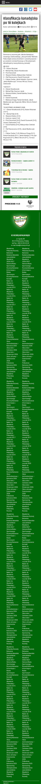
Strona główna (12, 31)
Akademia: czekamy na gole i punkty (22, 188)
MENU (8, 3)
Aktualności (28, 31)
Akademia (20, 31)
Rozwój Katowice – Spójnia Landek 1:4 (22, 161)
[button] (4, 2)
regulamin (6, 783)
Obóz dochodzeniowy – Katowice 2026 (13, 344)
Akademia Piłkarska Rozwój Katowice (12, 251)
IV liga (34, 31)
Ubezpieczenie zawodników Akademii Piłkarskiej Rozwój (12, 374)
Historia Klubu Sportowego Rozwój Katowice (12, 266)
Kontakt (9, 279)
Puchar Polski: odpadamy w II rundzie (22, 152)
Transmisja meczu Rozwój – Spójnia (22, 170)
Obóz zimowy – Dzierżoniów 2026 (12, 359)
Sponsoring (10, 367)
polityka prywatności (8, 781)
